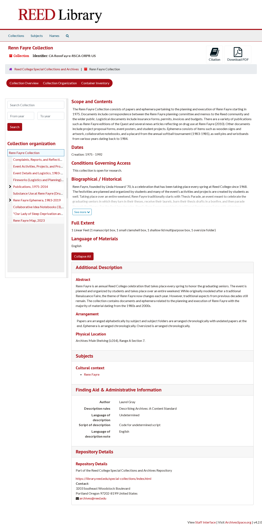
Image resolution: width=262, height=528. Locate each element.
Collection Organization (60, 83)
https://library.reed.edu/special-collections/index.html (113, 478)
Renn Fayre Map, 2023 (29, 220)
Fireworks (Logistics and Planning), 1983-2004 (45, 180)
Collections (16, 36)
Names (54, 36)
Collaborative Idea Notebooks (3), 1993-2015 (45, 207)
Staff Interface (205, 522)
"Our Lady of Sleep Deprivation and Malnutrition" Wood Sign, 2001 (60, 214)
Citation (214, 59)
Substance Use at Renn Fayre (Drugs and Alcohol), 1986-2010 (56, 193)
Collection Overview (24, 83)
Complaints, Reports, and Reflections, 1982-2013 (47, 159)
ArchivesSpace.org (238, 522)
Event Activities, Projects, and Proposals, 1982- (46, 166)
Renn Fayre (91, 374)
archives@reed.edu (93, 498)
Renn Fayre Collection (24, 153)
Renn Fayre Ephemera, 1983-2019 (37, 200)
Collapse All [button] (82, 256)
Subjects (37, 36)
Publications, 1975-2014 (30, 186)
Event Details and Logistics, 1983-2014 (40, 173)
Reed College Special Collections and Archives (46, 69)
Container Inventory (95, 83)
